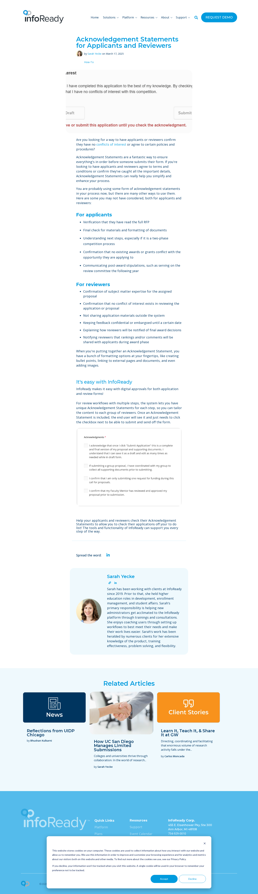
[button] (111, 17)
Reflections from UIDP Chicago (51, 732)
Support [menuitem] (136, 827)
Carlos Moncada (174, 756)
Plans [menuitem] (98, 834)
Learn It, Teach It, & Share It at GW (188, 732)
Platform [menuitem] (101, 827)
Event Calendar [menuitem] (141, 834)
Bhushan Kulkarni (41, 740)
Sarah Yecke (94, 53)
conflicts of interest (111, 144)
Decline (192, 878)
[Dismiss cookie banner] (204, 844)
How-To (89, 62)
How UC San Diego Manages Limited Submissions (114, 745)
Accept (164, 878)
